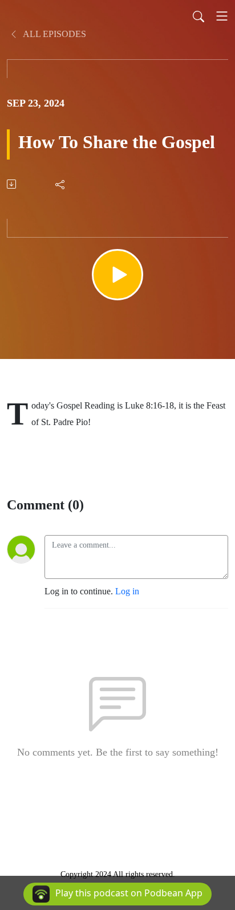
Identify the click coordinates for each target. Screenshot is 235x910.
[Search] (198, 16)
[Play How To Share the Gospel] (117, 274)
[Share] (60, 184)
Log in (127, 591)
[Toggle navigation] (222, 16)
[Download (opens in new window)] (12, 184)
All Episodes (53, 34)
